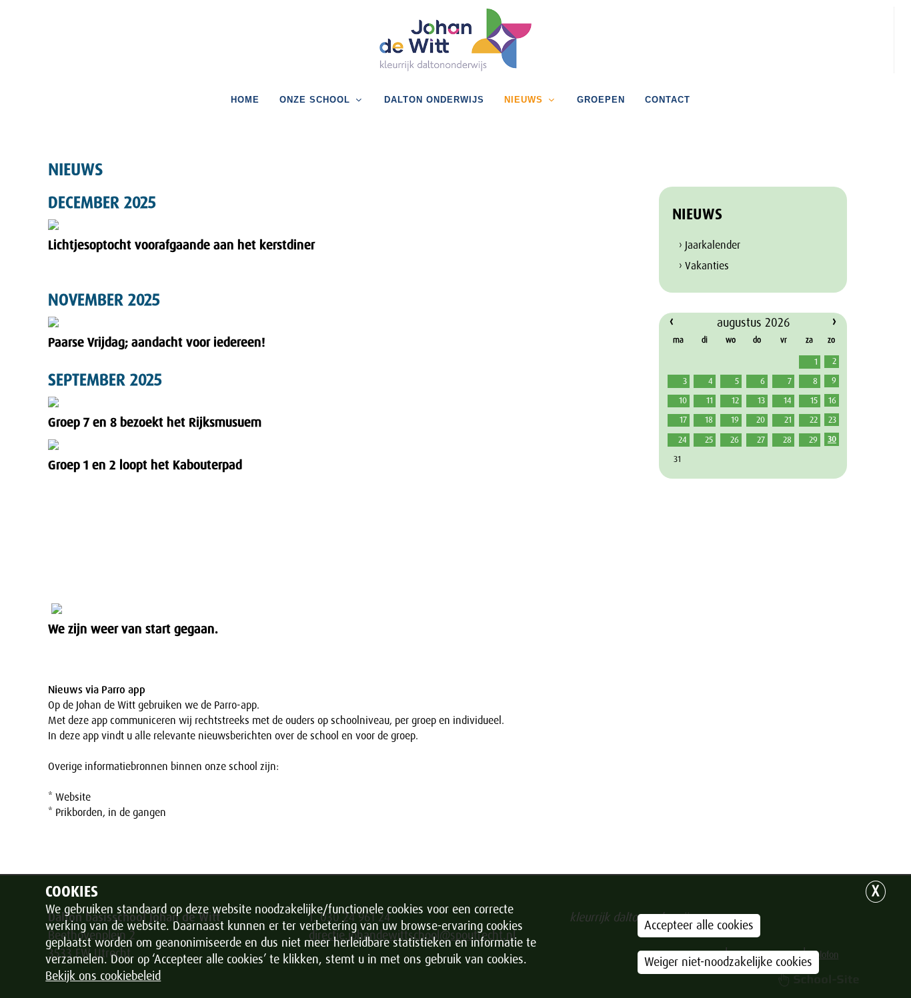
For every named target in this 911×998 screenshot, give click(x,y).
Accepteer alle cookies (699, 925)
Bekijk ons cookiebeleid (103, 976)
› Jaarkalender (709, 245)
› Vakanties (704, 266)
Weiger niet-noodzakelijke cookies (728, 962)
